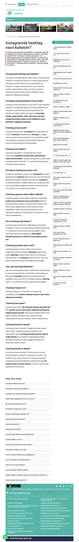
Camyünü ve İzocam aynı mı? (17, 516)
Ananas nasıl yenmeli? (15, 503)
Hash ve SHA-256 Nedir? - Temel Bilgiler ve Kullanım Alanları (54, 499)
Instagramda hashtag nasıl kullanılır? (29, 36)
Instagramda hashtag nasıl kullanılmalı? (20, 434)
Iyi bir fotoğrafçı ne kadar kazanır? (18, 460)
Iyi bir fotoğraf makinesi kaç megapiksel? (20, 455)
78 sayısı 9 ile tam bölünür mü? (51, 503)
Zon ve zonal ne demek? (15, 528)
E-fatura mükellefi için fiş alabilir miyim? (20, 518)
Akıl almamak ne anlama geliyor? (51, 521)
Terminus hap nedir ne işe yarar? (37, 4)
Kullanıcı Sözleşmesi (34, 489)
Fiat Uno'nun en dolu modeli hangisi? (52, 518)
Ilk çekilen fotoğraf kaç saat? (16, 409)
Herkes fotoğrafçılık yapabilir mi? (17, 414)
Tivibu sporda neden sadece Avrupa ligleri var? (56, 516)
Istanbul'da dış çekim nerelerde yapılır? (19, 444)
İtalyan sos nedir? (13, 521)
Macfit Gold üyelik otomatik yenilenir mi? (21, 523)
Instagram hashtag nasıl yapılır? (17, 389)
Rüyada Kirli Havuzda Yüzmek (50, 505)
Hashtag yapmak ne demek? (15, 419)
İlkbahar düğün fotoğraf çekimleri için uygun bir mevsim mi (26, 475)
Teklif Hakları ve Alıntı (51, 489)
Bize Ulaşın (65, 489)
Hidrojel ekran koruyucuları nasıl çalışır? (54, 508)
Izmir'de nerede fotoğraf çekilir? (17, 470)
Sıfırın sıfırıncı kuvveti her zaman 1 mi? (20, 513)
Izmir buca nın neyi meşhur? (15, 465)
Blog (15, 36)
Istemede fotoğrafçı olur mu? (16, 450)
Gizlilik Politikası (18, 489)
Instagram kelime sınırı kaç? (15, 383)
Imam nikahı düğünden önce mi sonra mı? (20, 399)
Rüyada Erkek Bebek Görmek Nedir (52, 526)
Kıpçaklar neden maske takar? (51, 528)
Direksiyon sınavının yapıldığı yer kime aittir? (55, 523)
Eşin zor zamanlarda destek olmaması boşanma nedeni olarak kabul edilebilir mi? (23, 506)
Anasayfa (9, 19)
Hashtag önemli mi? (13, 424)
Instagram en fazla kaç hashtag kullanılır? (20, 394)
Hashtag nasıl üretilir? (13, 429)
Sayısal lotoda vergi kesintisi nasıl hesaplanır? (56, 510)
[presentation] (46, 4)
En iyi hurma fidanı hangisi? (16, 510)
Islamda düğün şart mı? (14, 439)
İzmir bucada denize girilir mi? (16, 480)
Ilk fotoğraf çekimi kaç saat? (16, 404)
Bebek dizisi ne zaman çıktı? (50, 513)
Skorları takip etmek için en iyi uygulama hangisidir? (20, 532)
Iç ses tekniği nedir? (14, 526)
